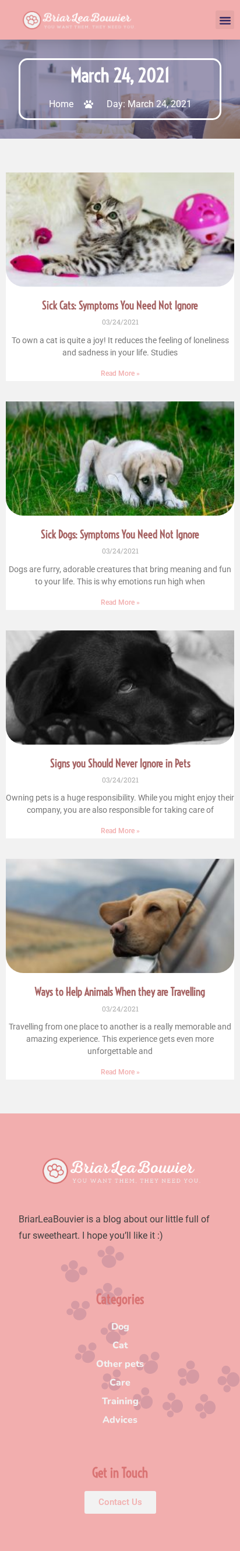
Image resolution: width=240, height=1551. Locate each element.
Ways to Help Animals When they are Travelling (120, 992)
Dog (120, 1326)
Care (120, 1382)
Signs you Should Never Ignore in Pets (120, 763)
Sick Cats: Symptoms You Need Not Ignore (120, 305)
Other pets (120, 1364)
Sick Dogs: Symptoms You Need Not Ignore (120, 534)
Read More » (120, 373)
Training (120, 1401)
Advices (120, 1419)
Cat (120, 1345)
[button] (225, 19)
